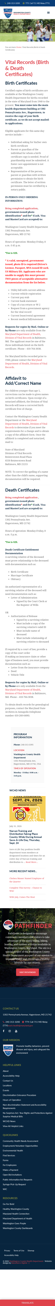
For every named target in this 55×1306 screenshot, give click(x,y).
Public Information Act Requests (17, 1179)
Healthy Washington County (16, 1208)
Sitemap (31, 1250)
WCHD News (9, 1121)
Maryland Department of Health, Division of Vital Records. (26, 364)
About (5, 1070)
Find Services (9, 1155)
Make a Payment (10, 1169)
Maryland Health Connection (16, 1213)
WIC (5, 1189)
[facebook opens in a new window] (3, 1031)
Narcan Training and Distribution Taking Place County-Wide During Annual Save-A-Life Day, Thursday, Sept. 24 (25, 837)
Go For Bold (8, 1203)
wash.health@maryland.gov (20, 1025)
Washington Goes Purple (14, 1223)
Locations (7, 1085)
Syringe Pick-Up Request (14, 1184)
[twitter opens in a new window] (10, 1031)
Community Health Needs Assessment (20, 1140)
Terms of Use (19, 1250)
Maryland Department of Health (17, 1218)
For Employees (10, 1164)
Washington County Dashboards (18, 1228)
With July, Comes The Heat (22, 897)
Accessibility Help (11, 1075)
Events (6, 1090)
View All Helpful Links (13, 1126)
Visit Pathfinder (27, 972)
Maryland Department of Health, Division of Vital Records (26, 424)
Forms (5, 1160)
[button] (48, 13)
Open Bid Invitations (14, 1174)
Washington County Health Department (17, 13)
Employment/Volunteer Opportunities (20, 1145)
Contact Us (8, 1080)
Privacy (7, 1250)
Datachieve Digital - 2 (20, 1263)
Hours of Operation (12, 1099)
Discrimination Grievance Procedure (19, 1095)
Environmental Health (13, 1150)
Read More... (32, 862)
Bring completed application (21, 208)
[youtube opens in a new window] (16, 1031)
